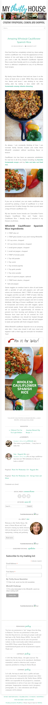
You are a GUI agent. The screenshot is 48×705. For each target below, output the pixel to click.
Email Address (12, 563)
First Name (10, 572)
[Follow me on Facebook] (20, 496)
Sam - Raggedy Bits (20, 454)
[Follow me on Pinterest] (24, 496)
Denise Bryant (18, 46)
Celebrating (23, 697)
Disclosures (29, 700)
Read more (9, 538)
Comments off (31, 46)
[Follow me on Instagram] (28, 496)
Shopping (40, 697)
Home (6, 697)
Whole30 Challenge (26, 420)
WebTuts (40, 703)
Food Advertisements (26, 514)
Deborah (30, 441)
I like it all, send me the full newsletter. (21, 582)
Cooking (32, 697)
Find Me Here (19, 700)
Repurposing (13, 697)
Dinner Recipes (30, 418)
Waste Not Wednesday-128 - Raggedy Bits (25, 470)
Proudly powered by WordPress (14, 703)
